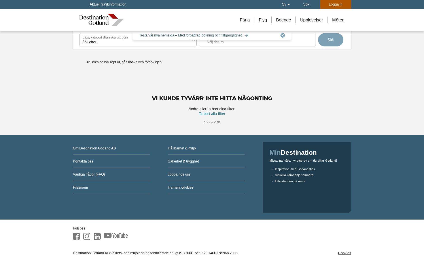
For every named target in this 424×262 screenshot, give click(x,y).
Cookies (344, 253)
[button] (286, 4)
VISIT (217, 122)
